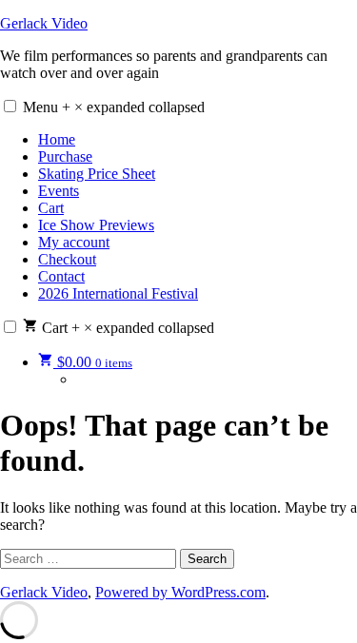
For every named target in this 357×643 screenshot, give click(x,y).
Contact (61, 276)
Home (56, 139)
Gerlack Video (44, 23)
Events (58, 191)
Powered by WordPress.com (180, 592)
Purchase (65, 156)
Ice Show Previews (96, 225)
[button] (10, 106)
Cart (51, 208)
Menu (114, 107)
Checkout (67, 259)
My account (73, 242)
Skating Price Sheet (96, 174)
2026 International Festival (118, 293)
